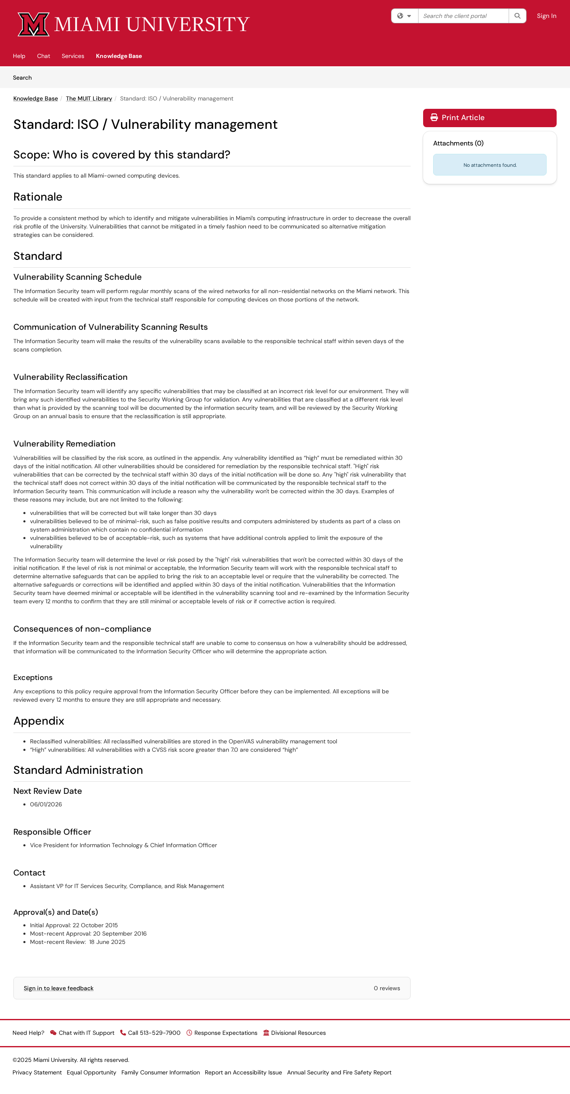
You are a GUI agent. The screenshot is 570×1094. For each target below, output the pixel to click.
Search (25, 77)
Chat (43, 56)
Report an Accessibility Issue (243, 1072)
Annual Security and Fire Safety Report (339, 1072)
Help (19, 56)
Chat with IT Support (86, 1032)
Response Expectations (225, 1032)
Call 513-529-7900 (154, 1032)
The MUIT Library (89, 98)
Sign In (547, 16)
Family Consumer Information (160, 1072)
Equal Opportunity (91, 1072)
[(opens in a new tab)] (134, 24)
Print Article (462, 118)
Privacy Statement (37, 1072)
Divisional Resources (298, 1032)
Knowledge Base (119, 56)
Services (73, 56)
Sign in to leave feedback (58, 988)
